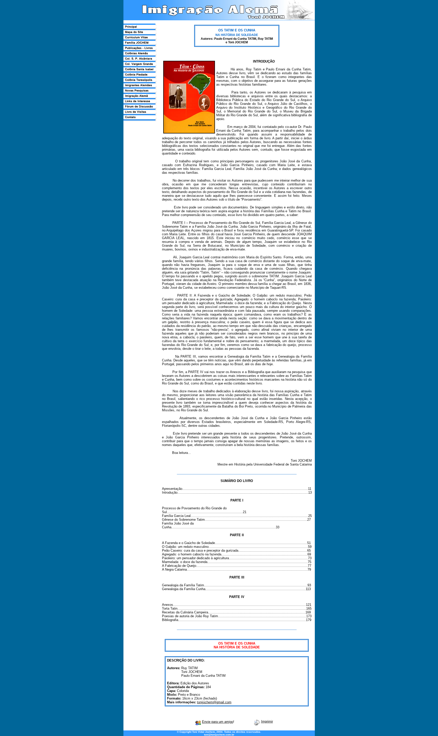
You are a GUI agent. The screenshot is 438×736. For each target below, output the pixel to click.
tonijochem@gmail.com (214, 702)
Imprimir (267, 721)
